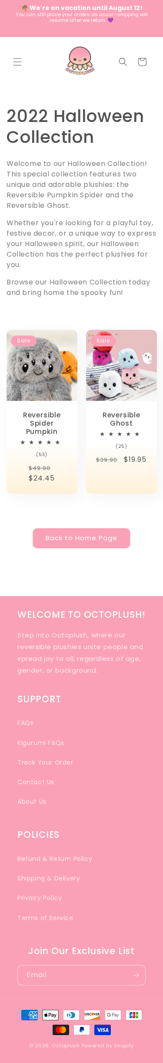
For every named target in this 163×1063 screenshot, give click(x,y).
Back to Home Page (81, 537)
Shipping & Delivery (48, 878)
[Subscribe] (135, 975)
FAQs (25, 722)
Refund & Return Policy (54, 858)
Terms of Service (45, 918)
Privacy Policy (39, 898)
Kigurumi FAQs (40, 742)
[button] (17, 61)
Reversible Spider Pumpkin (42, 423)
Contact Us (35, 782)
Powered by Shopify (108, 1045)
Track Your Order (45, 762)
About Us (32, 801)
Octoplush (66, 1045)
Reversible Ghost (121, 418)
